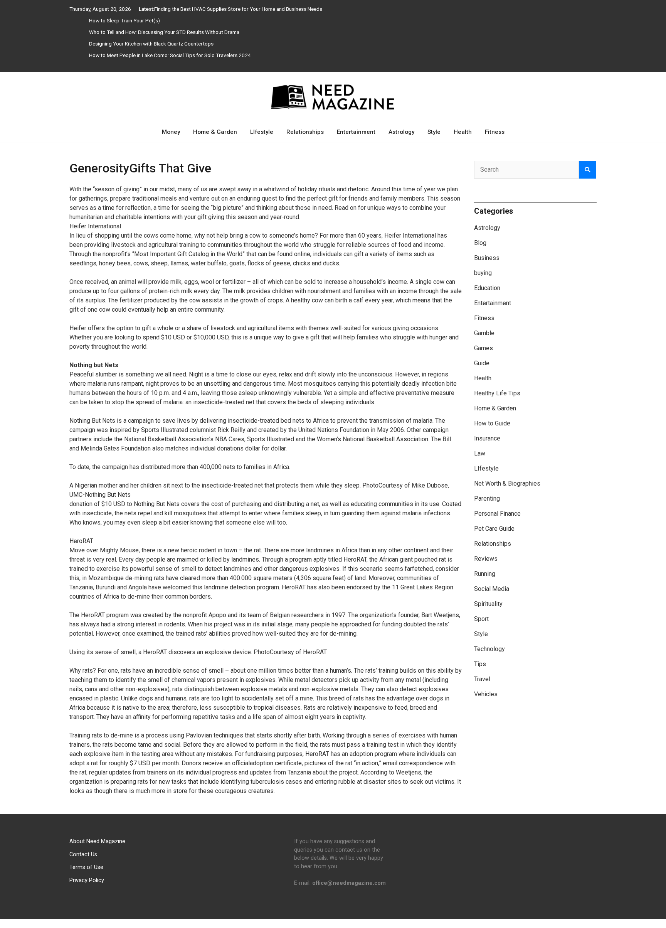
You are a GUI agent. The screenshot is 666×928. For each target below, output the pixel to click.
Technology (489, 649)
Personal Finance (497, 513)
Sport (481, 619)
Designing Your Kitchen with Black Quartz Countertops (151, 43)
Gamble (484, 333)
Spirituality (488, 603)
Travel (482, 679)
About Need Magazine (97, 841)
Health (463, 131)
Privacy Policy (86, 880)
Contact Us (83, 854)
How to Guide (492, 423)
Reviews (486, 558)
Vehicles (486, 694)
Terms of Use (86, 867)
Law (479, 453)
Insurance (487, 438)
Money (171, 131)
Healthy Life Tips (497, 393)
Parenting (487, 498)
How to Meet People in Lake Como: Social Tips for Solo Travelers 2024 (170, 55)
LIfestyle (261, 131)
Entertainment (356, 131)
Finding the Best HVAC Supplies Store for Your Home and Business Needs (238, 9)
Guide (481, 363)
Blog (480, 242)
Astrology (401, 131)
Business (487, 258)
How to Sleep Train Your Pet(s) (124, 20)
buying (483, 273)
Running (484, 573)
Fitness (495, 131)
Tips (480, 664)
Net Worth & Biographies (507, 483)
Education (487, 288)
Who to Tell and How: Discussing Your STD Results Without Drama (164, 32)
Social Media (491, 588)
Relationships (305, 131)
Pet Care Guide (494, 528)
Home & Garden (215, 131)
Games (483, 348)
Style (434, 131)
